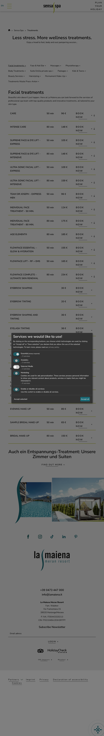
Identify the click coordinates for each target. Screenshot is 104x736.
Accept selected (20, 399)
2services (25, 369)
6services (25, 383)
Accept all (85, 399)
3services (25, 356)
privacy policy (54, 347)
